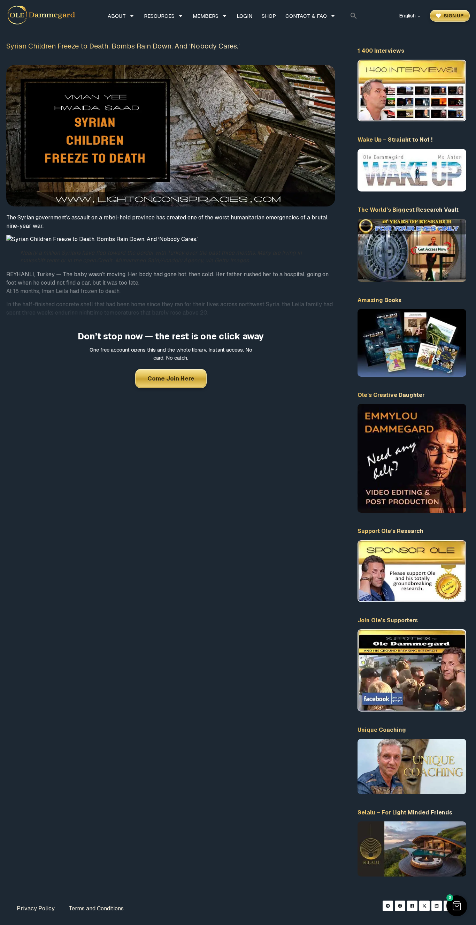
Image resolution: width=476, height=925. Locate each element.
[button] (353, 16)
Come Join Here (170, 378)
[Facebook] (400, 906)
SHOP (269, 16)
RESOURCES (159, 16)
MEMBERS (205, 16)
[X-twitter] (424, 906)
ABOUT (117, 16)
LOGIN (244, 16)
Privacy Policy (36, 908)
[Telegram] (388, 906)
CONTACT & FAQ (306, 16)
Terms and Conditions (96, 908)
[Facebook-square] (412, 906)
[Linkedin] (436, 906)
